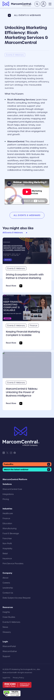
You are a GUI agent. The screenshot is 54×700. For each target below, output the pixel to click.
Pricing (6, 499)
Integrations (8, 494)
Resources (8, 607)
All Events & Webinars (27, 15)
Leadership (8, 588)
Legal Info (6, 678)
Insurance (7, 558)
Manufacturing (10, 528)
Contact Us (8, 593)
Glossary (7, 632)
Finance (33, 325)
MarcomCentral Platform (15, 479)
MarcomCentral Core (12, 489)
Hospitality (7, 548)
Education (7, 523)
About (5, 578)
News (5, 627)
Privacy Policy (18, 678)
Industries (7, 508)
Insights (6, 612)
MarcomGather (10, 651)
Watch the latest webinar (16, 469)
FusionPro (8, 464)
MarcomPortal (9, 646)
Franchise (7, 538)
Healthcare (8, 513)
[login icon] (43, 4)
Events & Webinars (16, 268)
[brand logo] (21, 436)
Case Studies (9, 617)
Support (6, 656)
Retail (5, 553)
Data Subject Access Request (16, 598)
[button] (50, 4)
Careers (6, 583)
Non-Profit (7, 543)
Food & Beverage (11, 533)
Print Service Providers (13, 563)
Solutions (7, 484)
